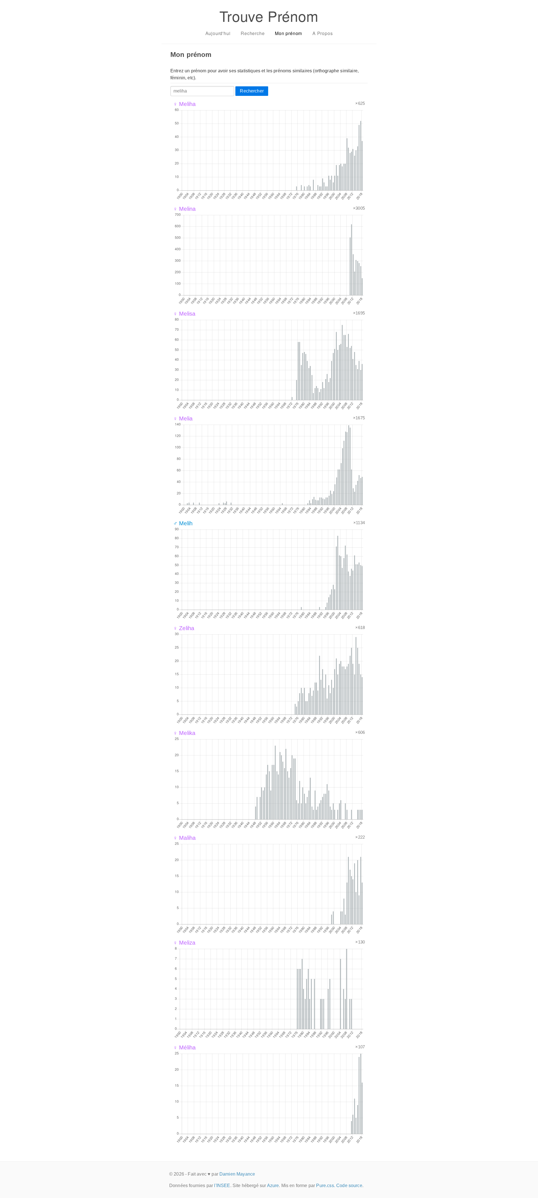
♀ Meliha (184, 104)
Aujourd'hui (218, 33)
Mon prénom (288, 33)
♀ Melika (184, 733)
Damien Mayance (237, 1174)
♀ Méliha (184, 1047)
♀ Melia (183, 418)
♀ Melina (184, 209)
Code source (349, 1185)
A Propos (322, 33)
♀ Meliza (184, 943)
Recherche (253, 33)
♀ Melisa (184, 314)
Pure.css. (325, 1185)
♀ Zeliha (183, 628)
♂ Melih (183, 523)
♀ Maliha (184, 838)
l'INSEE (222, 1185)
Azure (273, 1185)
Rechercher (252, 91)
